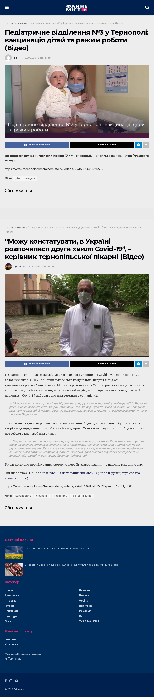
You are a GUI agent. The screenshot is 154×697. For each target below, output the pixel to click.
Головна (9, 23)
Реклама (85, 611)
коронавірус (23, 495)
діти (18, 178)
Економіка (12, 595)
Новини (21, 227)
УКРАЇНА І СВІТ (89, 621)
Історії (9, 605)
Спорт (83, 616)
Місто (9, 621)
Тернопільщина (82, 495)
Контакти (11, 644)
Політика (85, 605)
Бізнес (9, 590)
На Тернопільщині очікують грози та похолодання (57, 547)
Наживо (21, 23)
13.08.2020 (29, 57)
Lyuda (17, 266)
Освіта (83, 600)
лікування (42, 495)
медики (30, 178)
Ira (15, 57)
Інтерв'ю (11, 600)
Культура (11, 616)
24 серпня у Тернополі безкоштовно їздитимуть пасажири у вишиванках (71, 564)
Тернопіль (60, 495)
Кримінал (11, 611)
